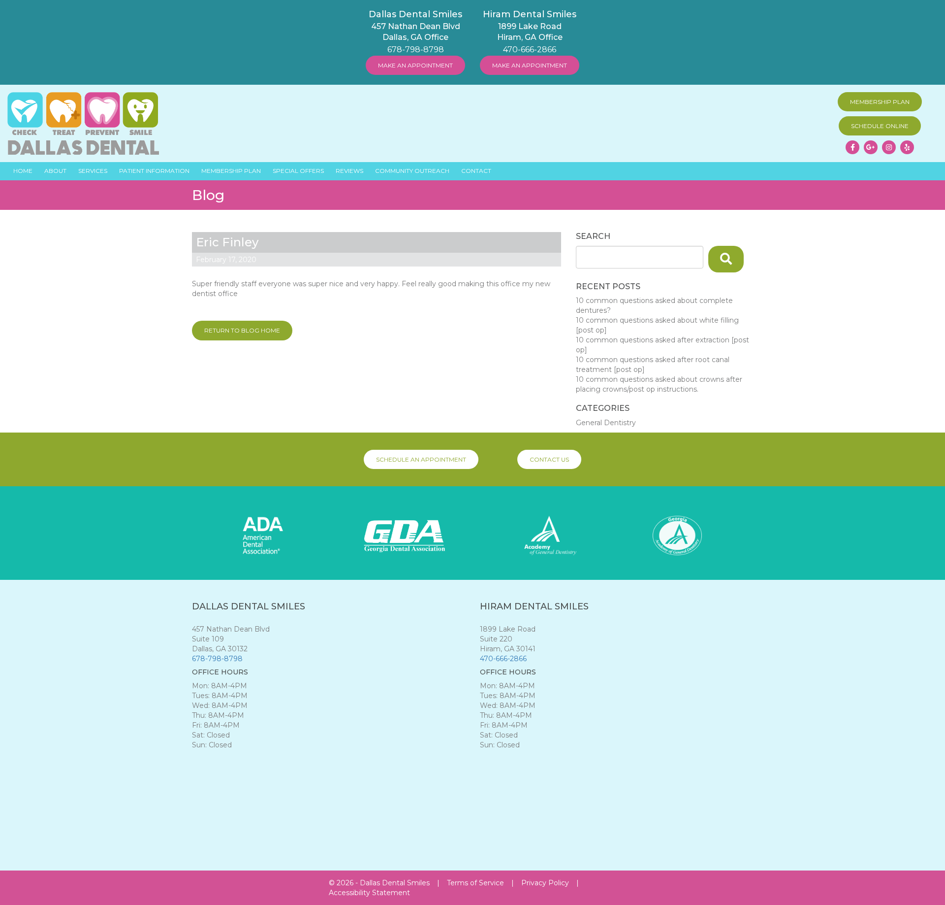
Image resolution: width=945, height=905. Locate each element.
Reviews (349, 170)
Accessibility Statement (369, 892)
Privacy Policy (545, 882)
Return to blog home (242, 330)
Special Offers (298, 170)
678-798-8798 (415, 49)
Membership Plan (880, 101)
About (55, 170)
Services (92, 170)
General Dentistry (606, 422)
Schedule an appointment (421, 459)
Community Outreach (412, 170)
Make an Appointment (415, 65)
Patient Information (154, 170)
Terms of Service (475, 882)
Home (22, 170)
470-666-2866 (529, 49)
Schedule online (880, 126)
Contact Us (549, 459)
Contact (476, 170)
